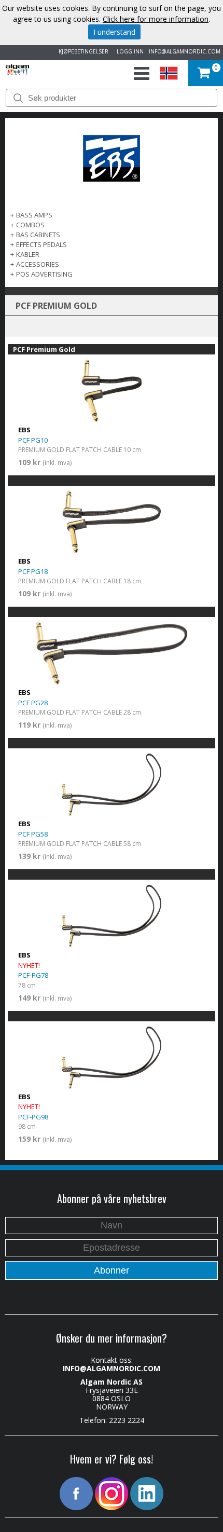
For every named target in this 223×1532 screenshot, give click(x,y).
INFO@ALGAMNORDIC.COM (184, 51)
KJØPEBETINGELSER (81, 51)
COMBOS (30, 224)
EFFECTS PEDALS (41, 244)
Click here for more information (155, 19)
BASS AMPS (34, 215)
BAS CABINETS (38, 234)
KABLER (27, 254)
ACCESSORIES (37, 264)
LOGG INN (129, 51)
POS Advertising (44, 274)
